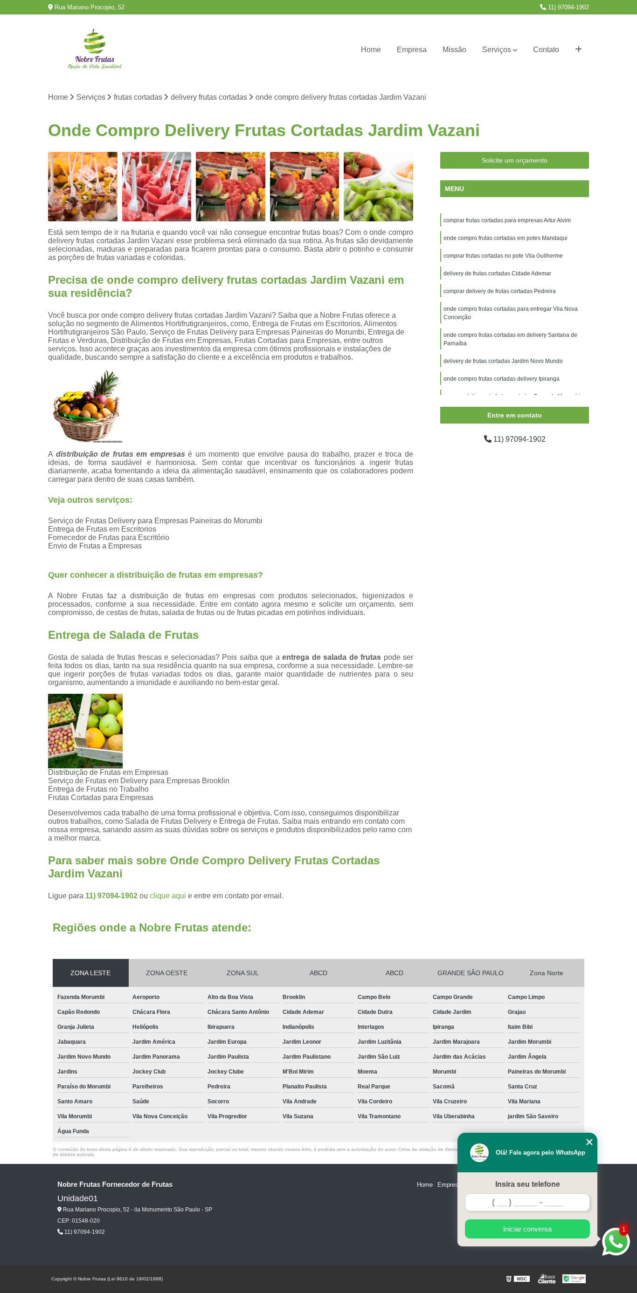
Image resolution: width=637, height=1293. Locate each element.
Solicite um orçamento (514, 160)
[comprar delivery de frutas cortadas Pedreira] (157, 186)
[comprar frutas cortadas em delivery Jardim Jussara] (304, 186)
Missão (454, 50)
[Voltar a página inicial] (94, 50)
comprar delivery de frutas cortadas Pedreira (499, 291)
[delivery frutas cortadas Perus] (378, 186)
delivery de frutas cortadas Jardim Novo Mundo (503, 361)
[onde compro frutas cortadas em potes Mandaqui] (83, 186)
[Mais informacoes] (578, 50)
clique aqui (168, 896)
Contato (546, 50)
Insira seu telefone (527, 1184)
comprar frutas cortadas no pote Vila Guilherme (503, 256)
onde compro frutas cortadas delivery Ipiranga (501, 379)
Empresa (412, 50)
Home (371, 50)
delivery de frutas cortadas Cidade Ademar (497, 273)
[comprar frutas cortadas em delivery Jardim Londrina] (230, 186)
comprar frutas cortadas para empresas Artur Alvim (507, 220)
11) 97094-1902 (567, 7)
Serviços (496, 50)
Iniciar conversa (527, 1229)
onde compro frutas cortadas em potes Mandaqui (505, 238)
